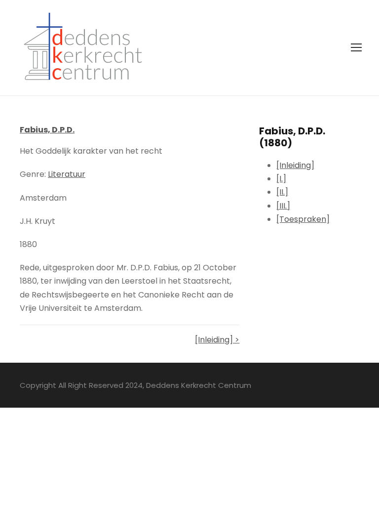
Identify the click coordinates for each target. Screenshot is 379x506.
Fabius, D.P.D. (47, 129)
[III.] (283, 205)
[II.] (282, 192)
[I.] (281, 178)
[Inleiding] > (217, 339)
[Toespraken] (303, 219)
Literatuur (66, 174)
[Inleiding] (295, 165)
